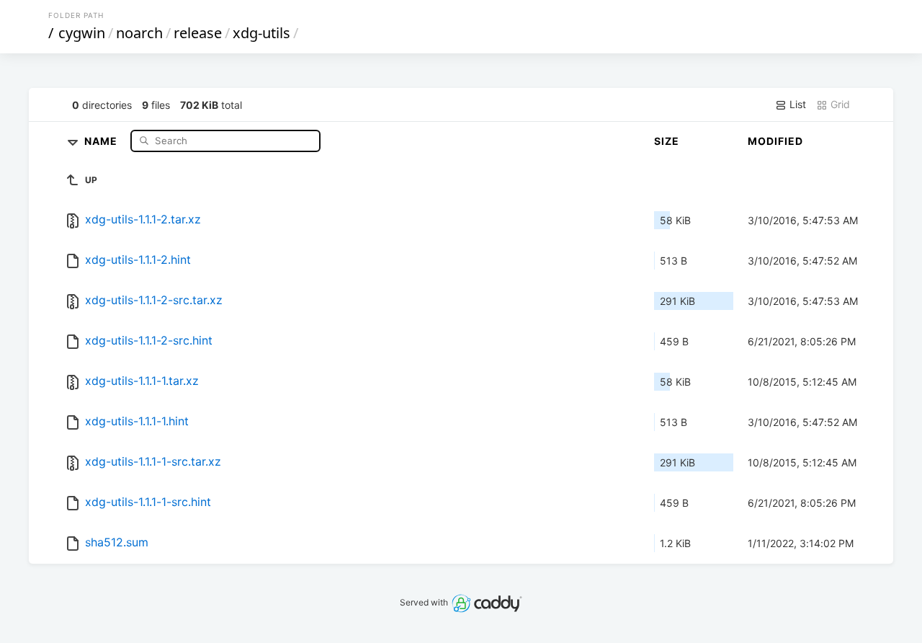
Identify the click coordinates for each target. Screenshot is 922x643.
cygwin (81, 33)
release (198, 33)
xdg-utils (261, 33)
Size (666, 141)
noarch (139, 33)
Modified (775, 141)
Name (102, 140)
